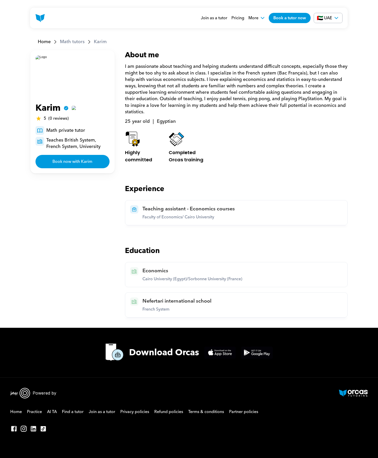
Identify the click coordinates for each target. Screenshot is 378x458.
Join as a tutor (214, 18)
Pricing (237, 18)
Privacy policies (134, 411)
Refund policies (168, 411)
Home (44, 42)
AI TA (52, 411)
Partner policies (243, 411)
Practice (34, 411)
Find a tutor (73, 411)
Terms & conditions (206, 411)
